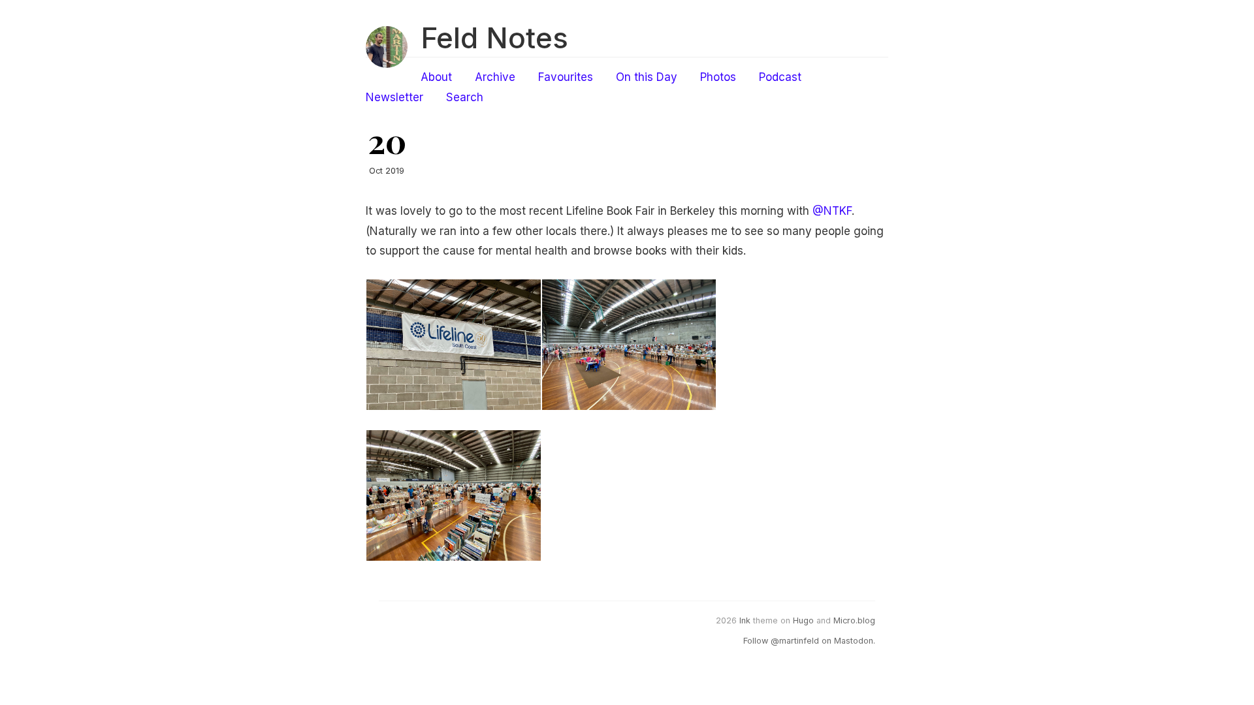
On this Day (646, 77)
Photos (718, 77)
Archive (495, 77)
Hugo (803, 620)
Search (464, 97)
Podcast (780, 77)
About (436, 77)
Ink (744, 620)
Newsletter (394, 97)
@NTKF (832, 210)
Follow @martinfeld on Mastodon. (809, 641)
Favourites (565, 77)
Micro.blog (854, 620)
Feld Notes (494, 37)
